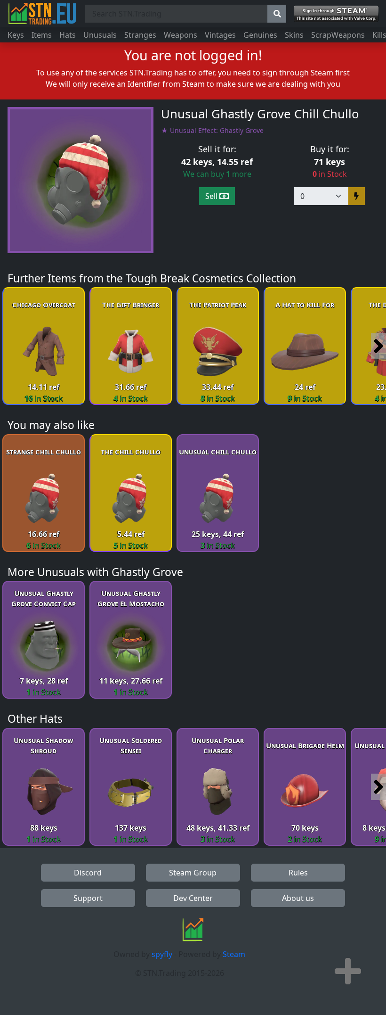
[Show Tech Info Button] (348, 971)
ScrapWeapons (338, 35)
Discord (88, 872)
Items (42, 35)
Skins (294, 35)
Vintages (220, 35)
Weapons (180, 35)
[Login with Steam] (336, 14)
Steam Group (193, 872)
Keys (16, 35)
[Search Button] (276, 14)
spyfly (162, 954)
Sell (212, 196)
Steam (234, 954)
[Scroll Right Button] (378, 346)
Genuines (260, 35)
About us (298, 898)
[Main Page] (42, 13)
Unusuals (100, 35)
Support (88, 898)
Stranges (140, 35)
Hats (67, 35)
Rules (298, 872)
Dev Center (193, 898)
